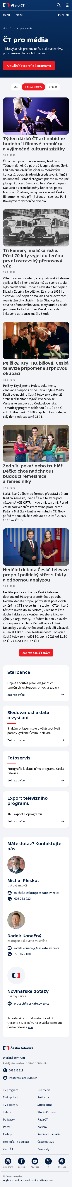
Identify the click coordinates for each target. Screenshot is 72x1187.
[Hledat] (58, 5)
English (7, 1180)
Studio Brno (44, 1105)
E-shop (7, 1134)
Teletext (8, 1112)
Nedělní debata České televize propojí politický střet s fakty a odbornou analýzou (36, 574)
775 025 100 (22, 954)
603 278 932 (22, 898)
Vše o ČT (8, 28)
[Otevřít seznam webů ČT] (67, 5)
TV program (10, 1090)
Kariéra (42, 1127)
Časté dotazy (45, 1141)
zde (30, 1027)
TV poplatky (10, 1105)
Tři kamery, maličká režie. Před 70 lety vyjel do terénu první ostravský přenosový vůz (33, 258)
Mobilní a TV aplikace (16, 1141)
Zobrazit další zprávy (36, 653)
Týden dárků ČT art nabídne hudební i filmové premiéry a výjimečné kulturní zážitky (34, 143)
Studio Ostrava (46, 1112)
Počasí (7, 1127)
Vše (16, 86)
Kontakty (43, 1149)
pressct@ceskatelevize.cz (31, 1003)
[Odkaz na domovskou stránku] (18, 5)
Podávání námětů (48, 1134)
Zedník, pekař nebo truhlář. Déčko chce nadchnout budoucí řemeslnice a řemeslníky (33, 473)
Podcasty (9, 1119)
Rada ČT (42, 1119)
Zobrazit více (16, 695)
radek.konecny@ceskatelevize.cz (36, 948)
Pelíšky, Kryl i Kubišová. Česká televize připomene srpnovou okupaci (36, 368)
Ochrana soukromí (25, 1180)
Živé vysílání (10, 1097)
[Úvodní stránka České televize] (18, 1048)
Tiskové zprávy (33, 86)
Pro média (43, 1090)
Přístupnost (46, 1180)
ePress (53, 86)
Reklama (43, 1097)
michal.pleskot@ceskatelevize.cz (36, 893)
